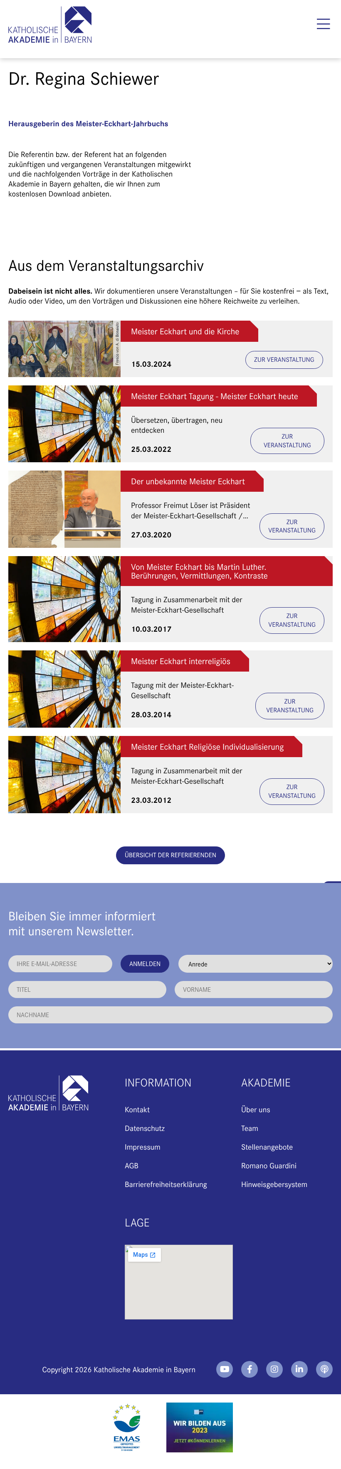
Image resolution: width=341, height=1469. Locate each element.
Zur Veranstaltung (284, 359)
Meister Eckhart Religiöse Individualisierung (207, 746)
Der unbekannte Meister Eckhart (188, 481)
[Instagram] (274, 1369)
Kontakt (137, 1109)
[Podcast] (324, 1369)
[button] (323, 24)
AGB (131, 1165)
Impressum (143, 1146)
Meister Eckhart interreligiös (180, 661)
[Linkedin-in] (299, 1369)
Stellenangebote (267, 1146)
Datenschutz (145, 1128)
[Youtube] (224, 1369)
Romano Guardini (269, 1165)
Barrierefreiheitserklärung (166, 1184)
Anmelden (145, 963)
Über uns (255, 1109)
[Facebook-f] (249, 1369)
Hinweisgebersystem (274, 1184)
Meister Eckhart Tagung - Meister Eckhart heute (214, 396)
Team (249, 1128)
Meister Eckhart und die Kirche (185, 331)
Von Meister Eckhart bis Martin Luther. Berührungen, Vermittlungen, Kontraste (199, 571)
